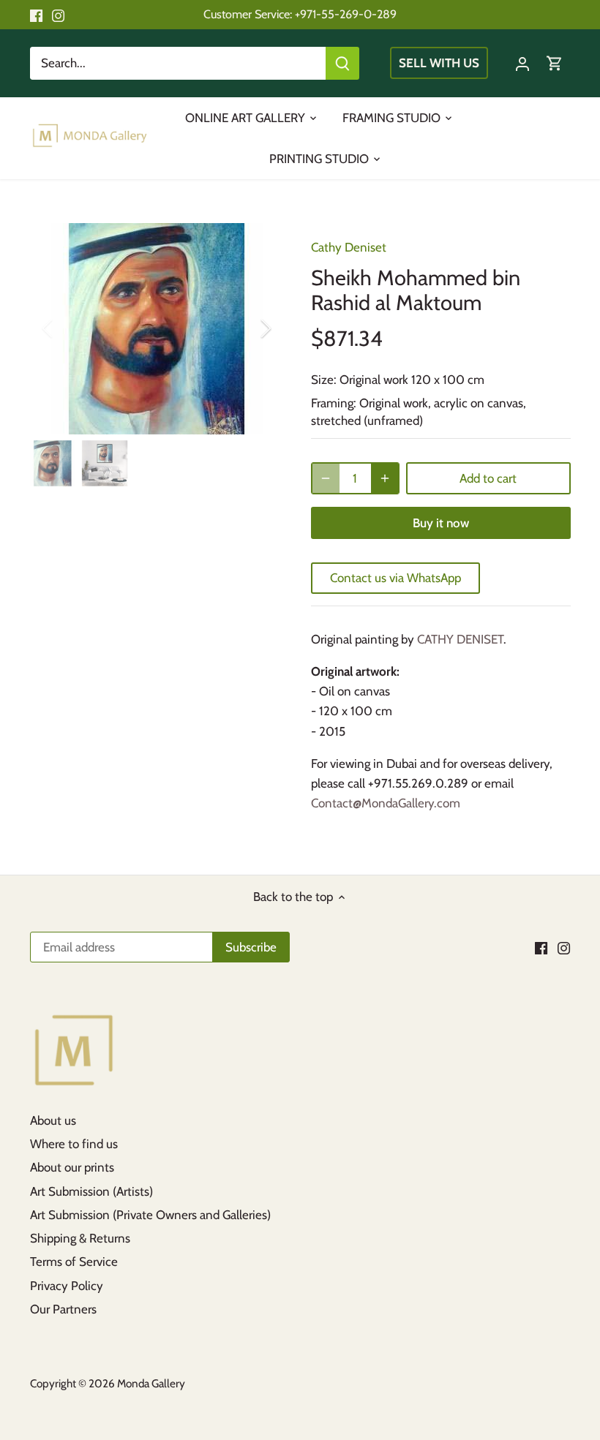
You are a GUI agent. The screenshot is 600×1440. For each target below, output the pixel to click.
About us (53, 1120)
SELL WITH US (439, 63)
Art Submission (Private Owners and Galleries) (150, 1214)
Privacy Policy (66, 1285)
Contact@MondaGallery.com (385, 803)
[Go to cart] (554, 63)
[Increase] (385, 478)
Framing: (333, 403)
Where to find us (74, 1143)
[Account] (522, 63)
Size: (324, 379)
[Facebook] (36, 14)
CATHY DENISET (460, 639)
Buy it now (441, 523)
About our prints (72, 1167)
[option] (157, 328)
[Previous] (66, 328)
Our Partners (63, 1309)
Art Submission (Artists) (91, 1191)
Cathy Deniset (348, 247)
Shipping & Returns (80, 1238)
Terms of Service (74, 1261)
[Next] (246, 328)
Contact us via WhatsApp (395, 577)
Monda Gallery (151, 1383)
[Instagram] (58, 14)
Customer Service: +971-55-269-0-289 (300, 14)
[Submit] (342, 63)
